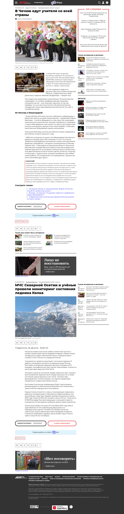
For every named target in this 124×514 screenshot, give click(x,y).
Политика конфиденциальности (93, 478)
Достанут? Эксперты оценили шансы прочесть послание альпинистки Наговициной (97, 288)
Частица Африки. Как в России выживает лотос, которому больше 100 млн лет (97, 314)
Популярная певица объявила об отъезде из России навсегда (95, 127)
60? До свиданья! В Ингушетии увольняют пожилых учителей (32, 248)
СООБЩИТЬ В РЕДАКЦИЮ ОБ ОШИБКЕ (39, 480)
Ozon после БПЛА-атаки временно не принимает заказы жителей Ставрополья (93, 14)
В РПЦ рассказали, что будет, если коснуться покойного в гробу (96, 108)
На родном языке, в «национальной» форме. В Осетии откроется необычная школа (50, 190)
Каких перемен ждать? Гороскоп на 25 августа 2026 (93, 30)
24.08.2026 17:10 (19, 282)
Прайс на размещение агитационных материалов (65, 478)
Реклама (57, 476)
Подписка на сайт (34, 478)
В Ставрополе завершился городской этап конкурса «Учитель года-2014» (62, 237)
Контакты (45, 478)
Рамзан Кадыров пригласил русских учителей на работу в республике (32, 243)
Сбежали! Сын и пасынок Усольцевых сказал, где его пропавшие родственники (97, 78)
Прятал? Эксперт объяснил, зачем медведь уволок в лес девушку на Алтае (96, 301)
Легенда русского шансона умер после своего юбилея (96, 114)
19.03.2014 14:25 (19, 8)
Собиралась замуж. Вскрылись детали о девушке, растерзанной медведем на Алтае (96, 65)
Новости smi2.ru (21, 276)
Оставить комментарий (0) (62, 206)
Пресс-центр (49, 476)
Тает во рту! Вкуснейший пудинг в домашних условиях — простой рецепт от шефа (96, 295)
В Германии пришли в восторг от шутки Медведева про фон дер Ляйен (97, 121)
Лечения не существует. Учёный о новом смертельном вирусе (96, 83)
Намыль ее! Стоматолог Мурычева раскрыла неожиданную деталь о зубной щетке (96, 320)
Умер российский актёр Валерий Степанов (96, 101)
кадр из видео (36, 338)
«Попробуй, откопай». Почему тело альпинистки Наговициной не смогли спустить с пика (97, 72)
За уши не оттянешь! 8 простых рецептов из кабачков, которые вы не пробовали (97, 59)
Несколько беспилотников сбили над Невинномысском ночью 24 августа (93, 45)
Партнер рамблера (45, 506)
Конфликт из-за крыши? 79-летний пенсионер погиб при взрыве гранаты (93, 37)
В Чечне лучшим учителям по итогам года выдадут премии (32, 236)
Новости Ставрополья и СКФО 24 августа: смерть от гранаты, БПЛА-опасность (93, 22)
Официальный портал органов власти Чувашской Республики (34, 63)
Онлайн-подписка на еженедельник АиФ (89, 476)
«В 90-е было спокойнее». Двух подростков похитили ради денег (96, 90)
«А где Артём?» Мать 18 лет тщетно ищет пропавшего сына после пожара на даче (96, 307)
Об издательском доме (35, 476)
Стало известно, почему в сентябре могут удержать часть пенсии (96, 133)
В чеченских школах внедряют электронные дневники (63, 242)
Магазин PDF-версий (68, 476)
